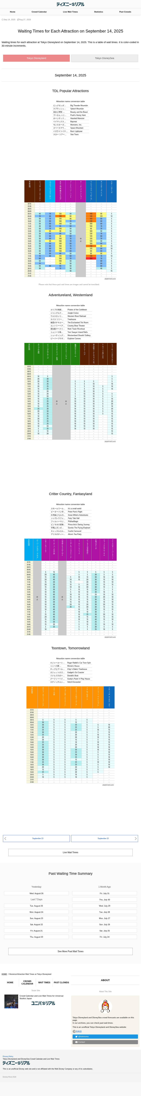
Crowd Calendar (39, 12)
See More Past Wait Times (70, 951)
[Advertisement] (70, 158)
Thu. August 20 (36, 937)
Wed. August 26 (36, 893)
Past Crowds (125, 12)
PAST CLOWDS (61, 982)
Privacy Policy (8, 1056)
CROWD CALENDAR (27, 982)
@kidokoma (83, 1036)
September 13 (37, 838)
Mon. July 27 (104, 918)
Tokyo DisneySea (104, 58)
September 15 (103, 838)
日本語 (79, 1031)
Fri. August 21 (36, 931)
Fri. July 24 (104, 937)
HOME (10, 982)
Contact (81, 1042)
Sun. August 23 (36, 918)
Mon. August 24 (36, 912)
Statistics (98, 12)
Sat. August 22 (36, 924)
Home (12, 12)
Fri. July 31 (104, 893)
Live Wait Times (70, 12)
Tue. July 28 (104, 912)
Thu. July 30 (104, 899)
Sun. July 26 (104, 924)
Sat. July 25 (105, 931)
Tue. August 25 (36, 906)
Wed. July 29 (104, 906)
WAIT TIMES (44, 982)
